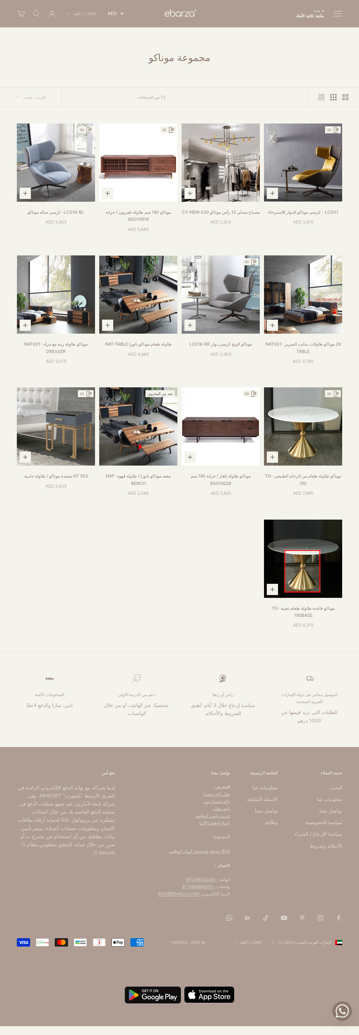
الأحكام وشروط (326, 846)
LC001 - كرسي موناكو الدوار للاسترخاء (303, 212)
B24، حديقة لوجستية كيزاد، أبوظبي (199, 851)
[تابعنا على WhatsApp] (229, 917)
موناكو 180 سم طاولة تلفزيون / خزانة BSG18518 (138, 215)
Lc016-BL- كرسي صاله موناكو (56, 212)
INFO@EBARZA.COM (178, 893)
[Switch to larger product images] (345, 97)
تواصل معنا (330, 811)
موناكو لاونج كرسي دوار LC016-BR (220, 344)
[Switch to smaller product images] (333, 97)
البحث (336, 787)
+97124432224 (201, 879)
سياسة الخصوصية (324, 822)
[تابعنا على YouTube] (283, 917)
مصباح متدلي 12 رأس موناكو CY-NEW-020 (221, 212)
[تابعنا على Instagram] (320, 917)
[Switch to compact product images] (321, 97)
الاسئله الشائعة (262, 799)
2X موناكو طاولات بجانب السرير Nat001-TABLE (303, 347)
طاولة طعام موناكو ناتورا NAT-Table (138, 344)
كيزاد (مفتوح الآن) (214, 822)
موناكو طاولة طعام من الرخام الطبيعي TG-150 (303, 479)
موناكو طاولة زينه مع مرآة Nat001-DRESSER (56, 347)
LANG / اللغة (85, 13)
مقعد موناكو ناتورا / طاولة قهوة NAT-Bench (138, 479)
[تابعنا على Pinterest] (302, 917)
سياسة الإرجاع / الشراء (318, 834)
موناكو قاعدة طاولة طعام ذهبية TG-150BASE (303, 612)
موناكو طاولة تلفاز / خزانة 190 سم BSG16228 (221, 479)
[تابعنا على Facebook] (338, 917)
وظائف (270, 822)
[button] (115, 13)
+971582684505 (198, 886)
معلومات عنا (329, 799)
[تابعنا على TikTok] (265, 917)
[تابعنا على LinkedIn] (247, 917)
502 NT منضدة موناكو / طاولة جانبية (56, 476)
